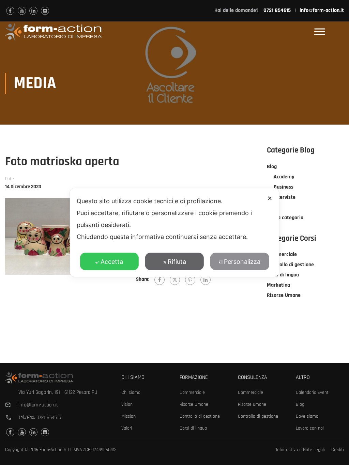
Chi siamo (130, 392)
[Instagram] (45, 10)
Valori (126, 428)
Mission (128, 416)
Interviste (284, 197)
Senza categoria (285, 217)
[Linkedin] (33, 10)
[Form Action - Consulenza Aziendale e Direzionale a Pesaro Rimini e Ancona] (53, 32)
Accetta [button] (112, 261)
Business (283, 187)
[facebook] (10, 10)
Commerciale (282, 254)
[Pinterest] (190, 280)
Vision (127, 404)
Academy (284, 176)
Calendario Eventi (313, 392)
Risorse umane (252, 404)
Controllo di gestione (290, 264)
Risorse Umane (284, 295)
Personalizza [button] (242, 261)
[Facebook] (159, 280)
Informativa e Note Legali (300, 450)
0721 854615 (48, 417)
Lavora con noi (310, 428)
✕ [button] (269, 198)
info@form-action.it (322, 10)
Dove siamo (307, 416)
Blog (272, 166)
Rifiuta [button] (177, 261)
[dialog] (174, 232)
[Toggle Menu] (319, 32)
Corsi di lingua (283, 274)
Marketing (278, 285)
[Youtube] (22, 10)
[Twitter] (175, 280)
